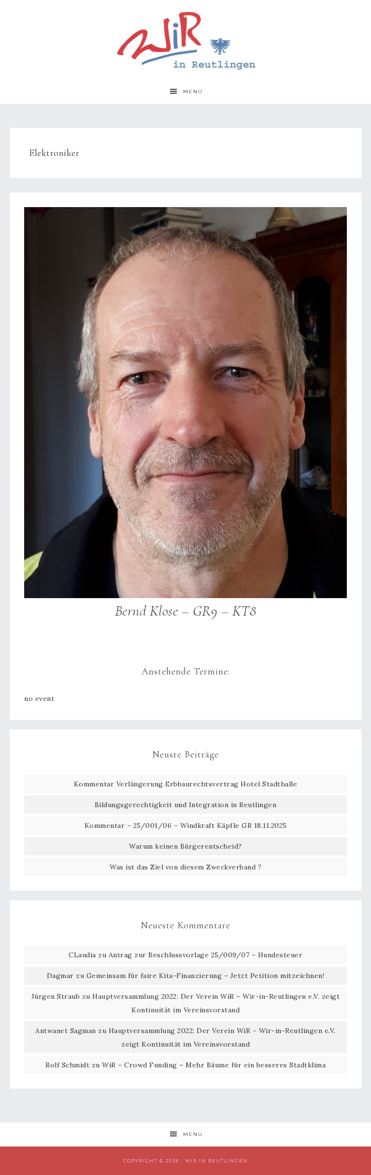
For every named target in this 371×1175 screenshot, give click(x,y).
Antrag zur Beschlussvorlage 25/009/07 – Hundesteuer (206, 955)
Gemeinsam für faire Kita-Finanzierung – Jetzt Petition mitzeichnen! (205, 975)
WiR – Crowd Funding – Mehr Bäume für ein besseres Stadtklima (214, 1065)
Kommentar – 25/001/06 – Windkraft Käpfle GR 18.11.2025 (186, 825)
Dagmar (60, 975)
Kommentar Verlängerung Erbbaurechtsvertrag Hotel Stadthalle (186, 784)
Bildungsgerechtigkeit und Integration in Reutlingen (186, 804)
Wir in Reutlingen (185, 40)
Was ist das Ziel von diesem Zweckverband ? (185, 867)
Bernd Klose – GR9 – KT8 (186, 611)
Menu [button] (193, 91)
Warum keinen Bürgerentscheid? (185, 846)
